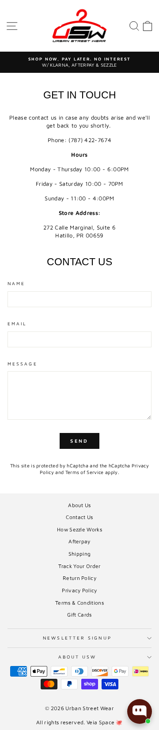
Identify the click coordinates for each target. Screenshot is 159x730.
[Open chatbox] (139, 711)
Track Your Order (79, 566)
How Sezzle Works (79, 529)
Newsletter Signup (77, 637)
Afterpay (79, 541)
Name (16, 283)
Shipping (79, 554)
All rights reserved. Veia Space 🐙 (79, 722)
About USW (77, 656)
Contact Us (79, 517)
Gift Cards (79, 614)
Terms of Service (84, 472)
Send (79, 441)
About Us (79, 505)
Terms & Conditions (79, 603)
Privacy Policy (79, 590)
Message (23, 363)
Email (17, 323)
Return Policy (79, 578)
